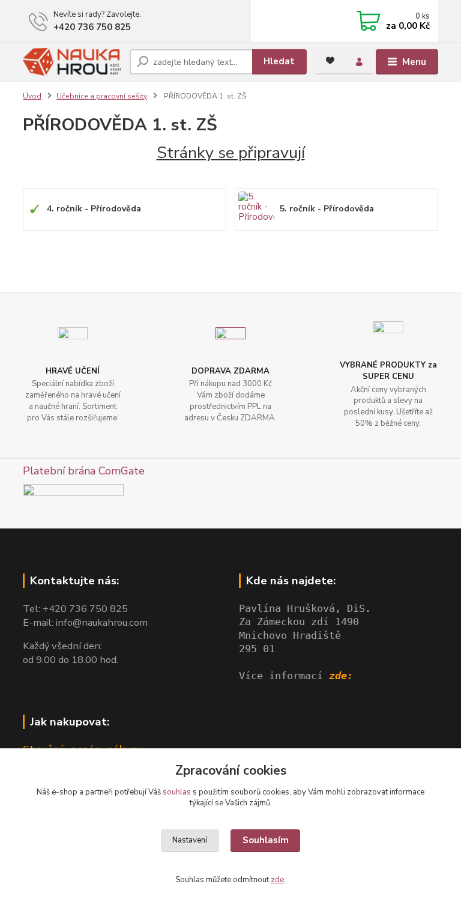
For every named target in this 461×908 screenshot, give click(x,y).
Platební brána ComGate (84, 471)
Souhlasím (266, 840)
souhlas (177, 792)
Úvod (32, 96)
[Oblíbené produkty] (330, 60)
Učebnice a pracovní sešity (101, 96)
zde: (341, 676)
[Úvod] (72, 62)
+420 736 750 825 (92, 27)
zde (277, 879)
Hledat (279, 61)
